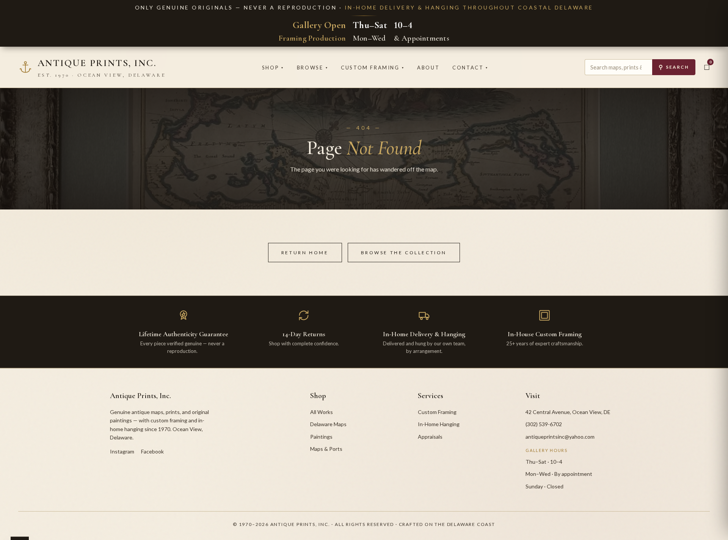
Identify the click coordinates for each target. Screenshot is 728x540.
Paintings (321, 436)
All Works (321, 412)
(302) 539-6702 (544, 424)
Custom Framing (372, 68)
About (428, 68)
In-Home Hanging (439, 424)
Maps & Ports (326, 449)
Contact (470, 68)
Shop (273, 68)
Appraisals (430, 436)
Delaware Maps (328, 424)
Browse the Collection (404, 252)
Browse (312, 68)
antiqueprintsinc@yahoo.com (560, 436)
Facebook (152, 451)
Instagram (122, 451)
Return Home (305, 252)
